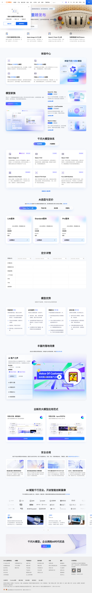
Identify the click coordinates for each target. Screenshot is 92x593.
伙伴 (39, 2)
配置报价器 (28, 572)
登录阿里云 (21, 23)
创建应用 (67, 438)
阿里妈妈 (45, 583)
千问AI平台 (16, 583)
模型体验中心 (72, 80)
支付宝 (74, 583)
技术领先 (5, 568)
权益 (28, 2)
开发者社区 (40, 568)
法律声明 (5, 580)
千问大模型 (17, 565)
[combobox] (24, 259)
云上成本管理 (29, 574)
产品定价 (28, 570)
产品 (19, 2)
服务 (42, 2)
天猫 (21, 583)
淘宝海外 (83, 583)
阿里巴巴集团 (6, 583)
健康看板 (62, 572)
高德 (61, 583)
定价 (31, 2)
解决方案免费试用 (53, 565)
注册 (84, 2)
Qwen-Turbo (22, 372)
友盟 (66, 583)
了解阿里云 (47, 2)
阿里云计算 (53, 583)
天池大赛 (40, 570)
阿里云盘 (5, 585)
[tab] (39, 143)
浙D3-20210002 (56, 586)
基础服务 (62, 563)
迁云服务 (62, 568)
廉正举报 (21, 580)
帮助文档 (40, 565)
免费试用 (45, 546)
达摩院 (78, 583)
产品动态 (28, 568)
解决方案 (23, 2)
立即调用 (25, 438)
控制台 (80, 2)
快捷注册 (9, 23)
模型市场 (17, 568)
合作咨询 (32, 26)
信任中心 (62, 574)
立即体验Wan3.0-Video (12, 103)
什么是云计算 (6, 563)
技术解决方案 (41, 563)
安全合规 (5, 572)
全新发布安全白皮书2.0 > (73, 456)
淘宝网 (12, 583)
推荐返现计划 (52, 570)
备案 (77, 2)
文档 (74, 2)
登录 (89, 2)
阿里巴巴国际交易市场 (34, 583)
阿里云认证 (40, 572)
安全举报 (27, 580)
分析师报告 (6, 574)
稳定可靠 (5, 570)
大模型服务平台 (18, 563)
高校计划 (51, 568)
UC (63, 583)
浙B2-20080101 (36, 586)
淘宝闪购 (10, 585)
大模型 (14, 2)
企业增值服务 (63, 565)
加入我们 (41, 580)
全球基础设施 (6, 565)
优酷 (68, 583)
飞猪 (49, 583)
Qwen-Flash (13, 372)
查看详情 (65, 203)
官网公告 (62, 570)
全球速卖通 (25, 583)
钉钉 (71, 583)
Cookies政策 (13, 580)
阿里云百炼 (29, 203)
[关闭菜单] (2, 2)
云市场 (35, 2)
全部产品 (28, 563)
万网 (58, 583)
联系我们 (34, 580)
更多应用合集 (59, 351)
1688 (41, 583)
